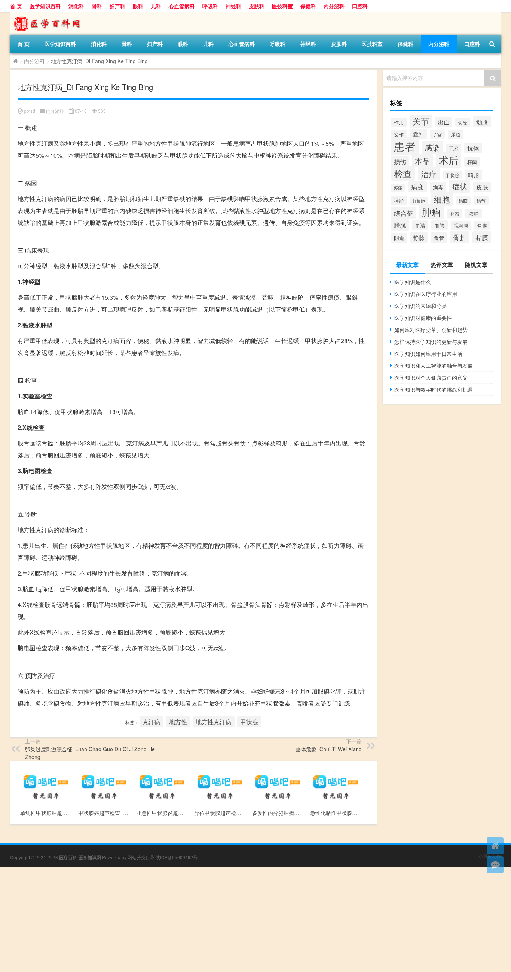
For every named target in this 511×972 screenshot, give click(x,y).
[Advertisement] (224, 919)
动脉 (482, 121)
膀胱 (400, 224)
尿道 (455, 134)
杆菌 (472, 162)
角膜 (482, 225)
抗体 (473, 148)
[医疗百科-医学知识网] (49, 14)
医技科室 (282, 6)
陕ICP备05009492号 (177, 857)
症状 (459, 186)
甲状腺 (249, 722)
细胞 (442, 199)
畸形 (473, 175)
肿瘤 (431, 211)
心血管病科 (182, 6)
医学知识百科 (45, 6)
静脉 (419, 237)
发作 (399, 134)
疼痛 (398, 188)
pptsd (29, 111)
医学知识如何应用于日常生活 (428, 353)
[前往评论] (495, 864)
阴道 (399, 237)
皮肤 (482, 187)
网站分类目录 (141, 857)
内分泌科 (334, 6)
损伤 (400, 161)
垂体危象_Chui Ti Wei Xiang (329, 749)
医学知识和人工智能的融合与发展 (433, 365)
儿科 (156, 6)
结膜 (463, 200)
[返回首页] (495, 845)
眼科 (138, 6)
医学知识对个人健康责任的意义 (431, 377)
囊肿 (418, 134)
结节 (481, 200)
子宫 (437, 134)
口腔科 (360, 6)
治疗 (429, 173)
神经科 (233, 6)
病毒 (438, 187)
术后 (448, 160)
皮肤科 (256, 6)
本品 (422, 160)
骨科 (97, 6)
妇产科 (117, 6)
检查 (403, 173)
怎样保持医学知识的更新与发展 (431, 341)
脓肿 (473, 213)
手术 (453, 148)
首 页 (16, 6)
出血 (443, 122)
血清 (420, 225)
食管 (439, 237)
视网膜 (461, 225)
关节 (421, 121)
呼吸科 (210, 6)
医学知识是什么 (412, 282)
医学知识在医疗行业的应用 (425, 293)
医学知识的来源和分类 (420, 305)
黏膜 (481, 237)
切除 (462, 122)
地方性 (178, 722)
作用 (399, 122)
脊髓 (454, 213)
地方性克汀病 (214, 722)
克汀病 (151, 722)
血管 (439, 225)
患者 (405, 146)
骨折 (459, 237)
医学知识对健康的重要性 (423, 317)
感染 (432, 147)
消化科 (76, 6)
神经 (399, 200)
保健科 (308, 6)
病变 (417, 186)
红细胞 (419, 201)
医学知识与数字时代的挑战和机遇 (433, 389)
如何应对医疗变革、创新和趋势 (431, 329)
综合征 (403, 212)
